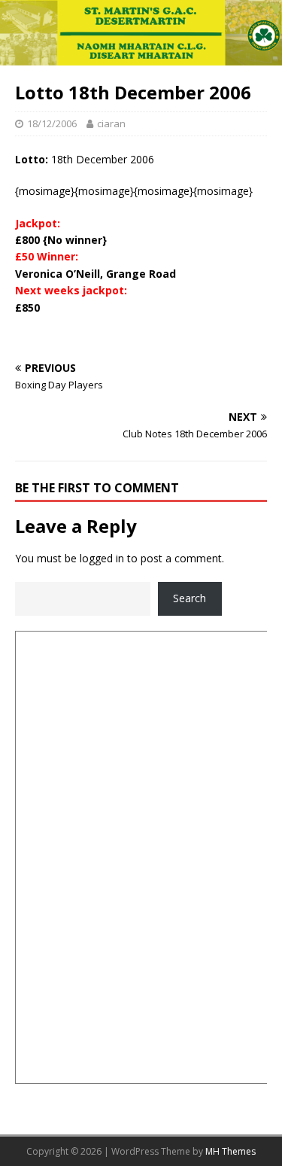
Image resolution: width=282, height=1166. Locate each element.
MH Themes (230, 1151)
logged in (102, 558)
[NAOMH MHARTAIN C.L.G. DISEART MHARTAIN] (141, 56)
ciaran (111, 123)
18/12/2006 (52, 123)
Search (189, 598)
